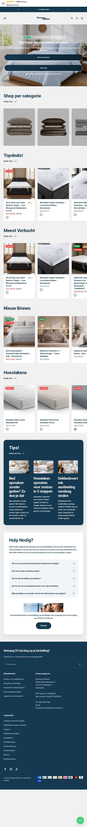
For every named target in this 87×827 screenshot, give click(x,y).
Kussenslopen (9, 750)
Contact (43, 626)
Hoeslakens (8, 738)
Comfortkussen (10, 746)
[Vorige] (18, 9)
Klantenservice (10, 759)
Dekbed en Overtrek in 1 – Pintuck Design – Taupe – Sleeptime (50, 353)
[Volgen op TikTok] (16, 769)
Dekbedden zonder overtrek (15, 725)
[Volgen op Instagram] (10, 769)
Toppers (7, 729)
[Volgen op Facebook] (5, 769)
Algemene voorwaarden (13, 696)
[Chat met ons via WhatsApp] (80, 820)
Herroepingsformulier (12, 692)
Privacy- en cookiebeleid (13, 679)
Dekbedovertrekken (11, 734)
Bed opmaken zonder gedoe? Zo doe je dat (17, 487)
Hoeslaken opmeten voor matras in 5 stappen (43, 484)
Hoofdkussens (9, 742)
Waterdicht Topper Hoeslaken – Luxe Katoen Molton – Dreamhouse (53, 205)
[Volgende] (68, 9)
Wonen (6, 755)
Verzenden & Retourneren (14, 688)
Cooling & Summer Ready (14, 721)
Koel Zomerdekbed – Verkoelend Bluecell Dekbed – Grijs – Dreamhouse (18, 353)
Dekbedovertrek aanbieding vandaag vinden (68, 487)
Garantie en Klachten (12, 683)
